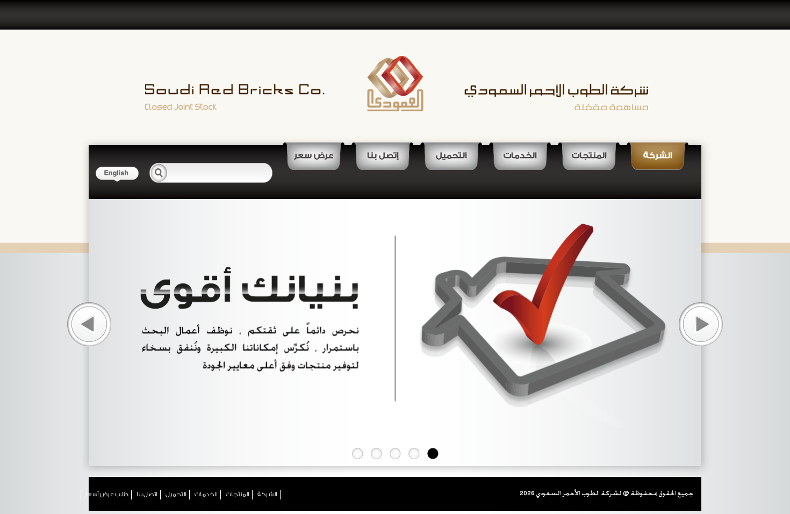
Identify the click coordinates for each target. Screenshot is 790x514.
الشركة (657, 155)
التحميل (451, 155)
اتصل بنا (147, 494)
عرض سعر (313, 155)
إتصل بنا (382, 155)
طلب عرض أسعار (106, 494)
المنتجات (589, 155)
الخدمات (520, 155)
